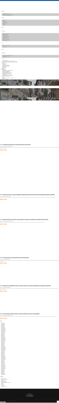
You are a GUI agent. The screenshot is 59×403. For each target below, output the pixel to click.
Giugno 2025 (3, 333)
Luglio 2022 (2, 360)
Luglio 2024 (2, 342)
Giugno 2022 (3, 361)
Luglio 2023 (2, 351)
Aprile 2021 (2, 372)
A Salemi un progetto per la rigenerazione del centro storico (17, 144)
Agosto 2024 (3, 341)
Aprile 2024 (2, 344)
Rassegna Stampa (3, 386)
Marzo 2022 (2, 363)
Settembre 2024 (3, 340)
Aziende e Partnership (4, 379)
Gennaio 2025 (3, 337)
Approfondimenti (3, 378)
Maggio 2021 (3, 371)
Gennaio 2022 (3, 365)
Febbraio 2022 (3, 364)
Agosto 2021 (3, 369)
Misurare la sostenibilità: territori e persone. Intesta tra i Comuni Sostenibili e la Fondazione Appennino (27, 285)
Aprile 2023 (2, 353)
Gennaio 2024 (3, 346)
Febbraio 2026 (3, 327)
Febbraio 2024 (3, 346)
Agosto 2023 (3, 350)
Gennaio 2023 (3, 356)
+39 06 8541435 (30, 394)
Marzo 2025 (2, 336)
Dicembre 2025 (3, 329)
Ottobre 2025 (3, 330)
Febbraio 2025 (3, 336)
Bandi (2, 380)
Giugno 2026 (3, 324)
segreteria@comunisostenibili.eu (30, 395)
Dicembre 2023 (3, 347)
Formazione (3, 384)
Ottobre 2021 (3, 367)
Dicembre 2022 (3, 356)
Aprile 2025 (2, 335)
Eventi (9, 315)
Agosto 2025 (3, 332)
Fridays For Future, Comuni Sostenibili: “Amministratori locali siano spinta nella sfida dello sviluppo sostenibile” (29, 194)
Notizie (10, 196)
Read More (3, 199)
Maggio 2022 (3, 362)
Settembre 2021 (3, 368)
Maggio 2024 (3, 343)
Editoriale (2, 383)
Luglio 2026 (2, 323)
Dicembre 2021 (3, 366)
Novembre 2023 (3, 348)
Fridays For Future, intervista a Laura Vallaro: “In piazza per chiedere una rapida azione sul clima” (25, 219)
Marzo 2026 (2, 326)
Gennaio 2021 (3, 374)
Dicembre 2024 (3, 338)
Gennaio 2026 (3, 328)
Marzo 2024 (2, 345)
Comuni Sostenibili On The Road (5, 382)
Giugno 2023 (3, 352)
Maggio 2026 (3, 325)
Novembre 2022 (3, 357)
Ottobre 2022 (3, 358)
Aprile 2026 (2, 326)
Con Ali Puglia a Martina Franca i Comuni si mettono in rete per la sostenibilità (21, 313)
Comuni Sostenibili (6, 196)
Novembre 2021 (3, 366)
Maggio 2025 (3, 334)
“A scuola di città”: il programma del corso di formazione (16, 257)
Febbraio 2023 (3, 355)
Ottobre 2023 (3, 349)
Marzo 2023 (2, 354)
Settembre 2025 (3, 331)
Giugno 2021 (3, 370)
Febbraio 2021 (3, 373)
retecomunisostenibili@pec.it (30, 396)
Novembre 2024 (3, 339)
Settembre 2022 (3, 359)
